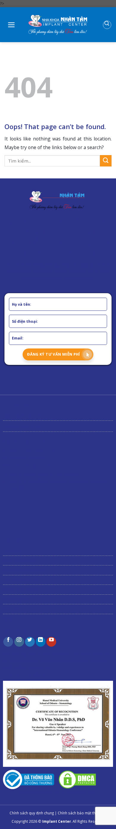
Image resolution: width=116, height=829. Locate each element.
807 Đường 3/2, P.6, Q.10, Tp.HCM (48, 474)
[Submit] (106, 160)
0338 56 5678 (44, 451)
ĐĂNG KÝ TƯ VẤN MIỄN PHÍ (53, 354)
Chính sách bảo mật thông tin (82, 812)
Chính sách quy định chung (32, 812)
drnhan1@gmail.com (26, 458)
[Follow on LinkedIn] (41, 642)
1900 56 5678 (19, 451)
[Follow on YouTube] (51, 642)
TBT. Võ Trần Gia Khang (50, 654)
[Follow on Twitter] (30, 642)
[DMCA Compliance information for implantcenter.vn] (77, 779)
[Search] (107, 25)
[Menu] (11, 25)
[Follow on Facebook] (8, 642)
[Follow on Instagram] (19, 642)
